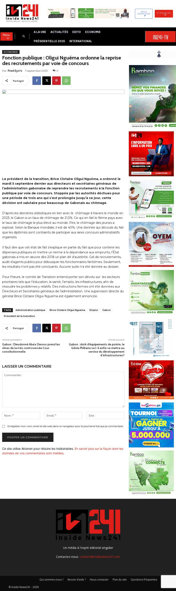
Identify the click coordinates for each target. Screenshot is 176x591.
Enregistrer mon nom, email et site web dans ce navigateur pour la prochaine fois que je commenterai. (65, 426)
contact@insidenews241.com (100, 557)
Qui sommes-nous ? (51, 579)
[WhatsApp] (66, 80)
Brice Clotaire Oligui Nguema (67, 310)
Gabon (106, 310)
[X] (46, 80)
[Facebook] (36, 80)
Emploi (94, 310)
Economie (11, 51)
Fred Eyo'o (15, 70)
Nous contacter (99, 579)
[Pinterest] (56, 80)
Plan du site (120, 579)
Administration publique (30, 310)
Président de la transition (19, 316)
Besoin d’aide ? (77, 579)
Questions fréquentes (144, 579)
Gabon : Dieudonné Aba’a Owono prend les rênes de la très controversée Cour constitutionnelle (31, 347)
